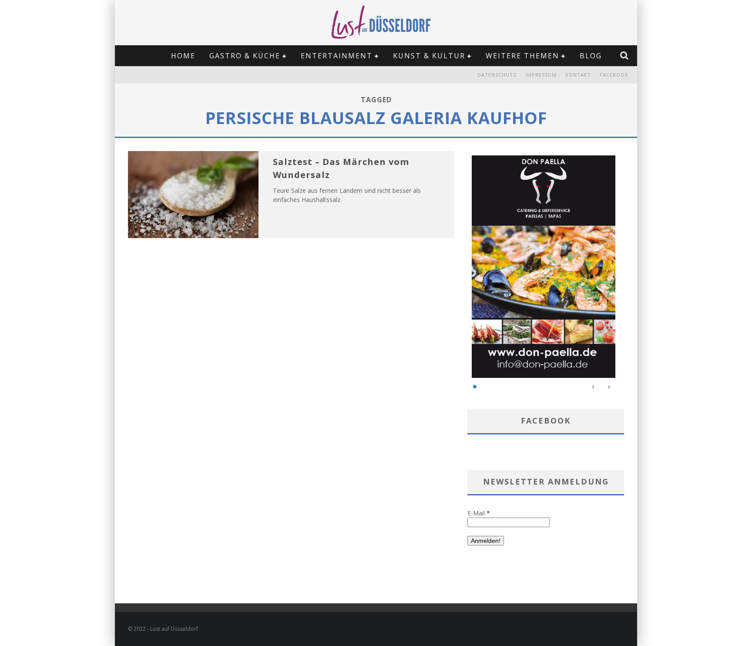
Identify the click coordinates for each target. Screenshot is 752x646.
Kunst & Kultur (429, 56)
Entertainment (337, 56)
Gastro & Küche (244, 56)
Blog (591, 56)
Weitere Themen (522, 56)
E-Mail (478, 513)
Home (183, 56)
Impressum (541, 74)
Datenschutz (497, 74)
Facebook (614, 74)
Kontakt (578, 74)
